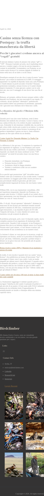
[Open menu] (3, 351)
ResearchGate (10, 375)
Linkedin (8, 371)
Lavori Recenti (11, 386)
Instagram (8, 379)
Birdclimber (10, 328)
